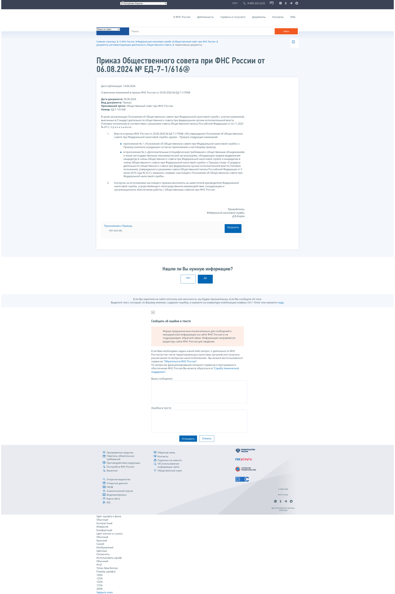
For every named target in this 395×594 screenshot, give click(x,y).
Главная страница (106, 41)
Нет (188, 278)
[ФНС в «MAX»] (296, 3)
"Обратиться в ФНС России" (180, 361)
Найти (286, 31)
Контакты (278, 17)
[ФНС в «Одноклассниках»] (285, 3)
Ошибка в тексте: (161, 408)
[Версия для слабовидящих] (235, 3)
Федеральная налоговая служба (154, 41)
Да (205, 278)
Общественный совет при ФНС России (194, 41)
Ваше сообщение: (162, 378)
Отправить (188, 438)
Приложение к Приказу (118, 226)
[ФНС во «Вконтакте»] (280, 3)
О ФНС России (181, 17)
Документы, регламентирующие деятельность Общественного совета (133, 44)
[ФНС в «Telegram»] (291, 3)
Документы (259, 17)
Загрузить (233, 227)
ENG (292, 17)
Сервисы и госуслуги (232, 17)
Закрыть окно (104, 592)
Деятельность (205, 17)
